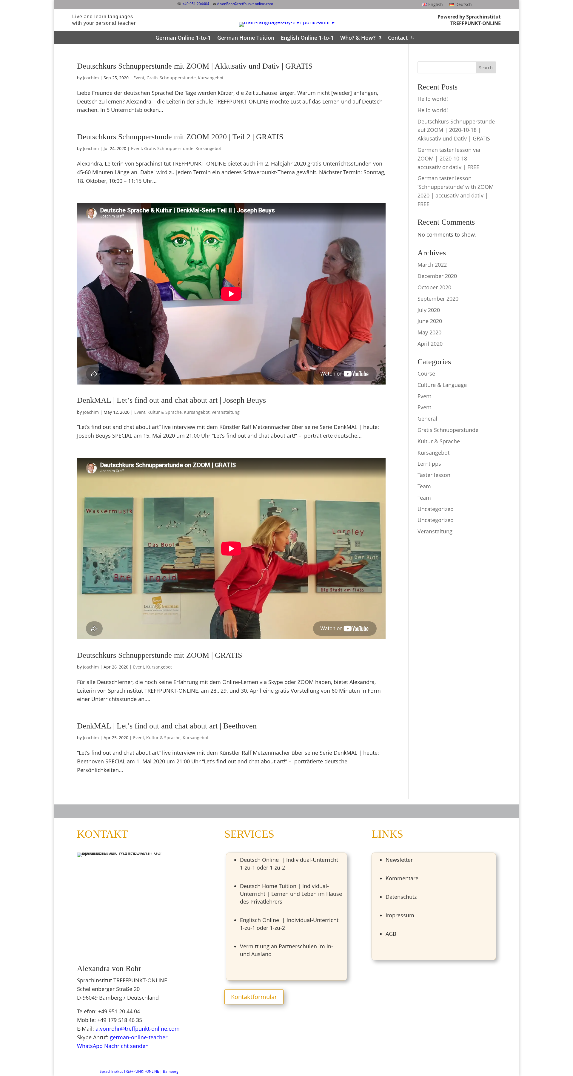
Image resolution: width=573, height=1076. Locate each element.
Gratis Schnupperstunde (171, 78)
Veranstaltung (226, 412)
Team (424, 486)
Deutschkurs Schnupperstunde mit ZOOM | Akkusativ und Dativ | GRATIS (194, 66)
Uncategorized (436, 508)
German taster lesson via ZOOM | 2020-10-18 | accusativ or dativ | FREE (449, 158)
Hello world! (433, 98)
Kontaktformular (254, 997)
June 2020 (430, 321)
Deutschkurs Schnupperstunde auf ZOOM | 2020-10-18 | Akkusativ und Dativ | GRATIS (456, 130)
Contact (398, 37)
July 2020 (429, 310)
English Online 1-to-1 (307, 37)
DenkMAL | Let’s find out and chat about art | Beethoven (167, 726)
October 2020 (434, 287)
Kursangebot (211, 78)
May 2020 (429, 332)
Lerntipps (429, 463)
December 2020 (437, 276)
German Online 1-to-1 (183, 37)
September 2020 (438, 298)
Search (486, 67)
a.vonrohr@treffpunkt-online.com (138, 1028)
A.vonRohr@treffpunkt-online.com (245, 3)
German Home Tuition (245, 37)
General (427, 418)
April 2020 (430, 343)
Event (138, 78)
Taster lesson (434, 474)
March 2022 (432, 264)
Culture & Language (442, 384)
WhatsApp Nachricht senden (113, 1045)
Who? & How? (357, 37)
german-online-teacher (138, 1037)
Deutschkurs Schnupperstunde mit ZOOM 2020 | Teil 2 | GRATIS (180, 136)
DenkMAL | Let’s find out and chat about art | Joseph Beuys (171, 400)
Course (426, 373)
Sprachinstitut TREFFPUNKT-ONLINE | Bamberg (139, 1071)
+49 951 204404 (195, 3)
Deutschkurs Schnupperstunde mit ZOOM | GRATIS (159, 655)
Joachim (91, 78)
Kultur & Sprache (164, 412)
